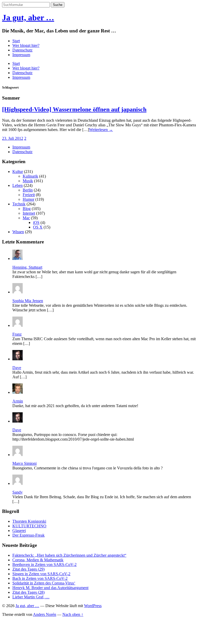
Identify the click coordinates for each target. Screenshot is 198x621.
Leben (17, 185)
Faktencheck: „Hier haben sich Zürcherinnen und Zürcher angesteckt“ (69, 555)
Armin (17, 401)
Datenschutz (22, 50)
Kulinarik (30, 176)
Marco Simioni (24, 463)
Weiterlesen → (101, 129)
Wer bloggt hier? (25, 45)
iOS (36, 222)
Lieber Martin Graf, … (31, 597)
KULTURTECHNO (29, 526)
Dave (16, 367)
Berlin (28, 190)
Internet (29, 213)
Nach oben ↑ (72, 614)
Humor (28, 199)
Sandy (17, 492)
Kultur (17, 171)
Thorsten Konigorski (29, 521)
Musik (28, 181)
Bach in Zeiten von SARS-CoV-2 (40, 578)
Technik (19, 204)
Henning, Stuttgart (27, 267)
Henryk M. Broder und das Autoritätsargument (50, 587)
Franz (17, 334)
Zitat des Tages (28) (28, 592)
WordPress (93, 605)
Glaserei (19, 530)
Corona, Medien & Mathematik (37, 560)
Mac (26, 218)
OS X (38, 227)
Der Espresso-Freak (28, 535)
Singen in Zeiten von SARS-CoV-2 (41, 574)
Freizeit (29, 195)
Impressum (21, 55)
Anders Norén (44, 614)
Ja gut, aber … (28, 17)
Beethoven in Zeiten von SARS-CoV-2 (44, 564)
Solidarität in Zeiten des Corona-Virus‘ (43, 583)
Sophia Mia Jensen (27, 301)
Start (16, 41)
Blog (27, 208)
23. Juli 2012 (12, 138)
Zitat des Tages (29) (28, 569)
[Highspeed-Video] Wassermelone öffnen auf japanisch (74, 109)
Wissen (18, 232)
